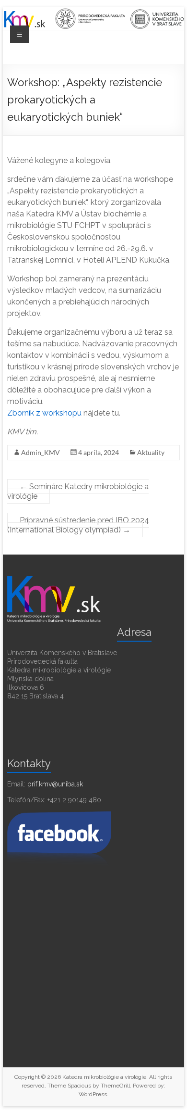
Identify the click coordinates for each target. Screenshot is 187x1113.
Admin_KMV (40, 452)
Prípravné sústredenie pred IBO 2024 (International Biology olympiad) (78, 525)
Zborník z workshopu (44, 412)
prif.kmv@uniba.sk (55, 784)
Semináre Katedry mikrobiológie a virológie (78, 491)
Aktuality (150, 452)
